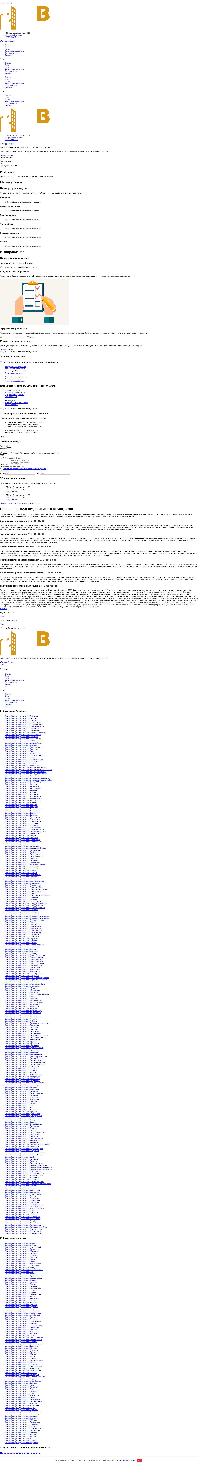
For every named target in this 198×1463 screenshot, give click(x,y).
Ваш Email (4, 451)
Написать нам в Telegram (30, 503)
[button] (99, 59)
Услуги (7, 49)
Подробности (5, 464)
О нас (7, 47)
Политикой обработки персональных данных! (121, 1460)
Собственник (8, 458)
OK (139, 1460)
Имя (2, 446)
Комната (16, 453)
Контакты (8, 55)
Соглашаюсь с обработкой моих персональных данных (24, 469)
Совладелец (20, 458)
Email (2, 616)
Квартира (6, 453)
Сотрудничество (11, 53)
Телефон (3, 448)
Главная (8, 45)
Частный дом (27, 453)
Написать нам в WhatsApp (10, 503)
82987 (37, 473)
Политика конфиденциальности (12, 466)
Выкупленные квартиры (14, 51)
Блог (6, 686)
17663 (2, 473)
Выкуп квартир (6, 3)
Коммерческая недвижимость (46, 453)
